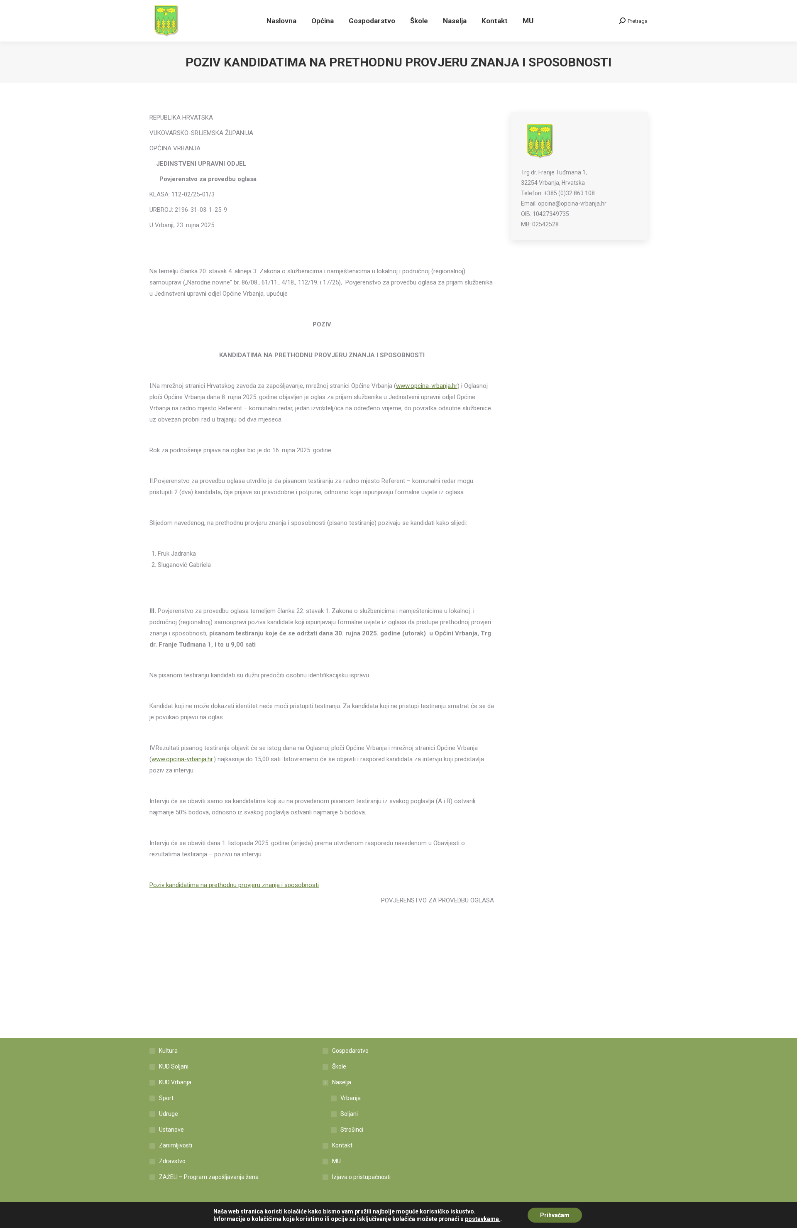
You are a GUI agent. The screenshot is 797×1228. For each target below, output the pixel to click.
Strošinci (351, 1129)
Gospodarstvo (350, 1050)
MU (336, 1161)
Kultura (168, 1050)
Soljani (349, 1113)
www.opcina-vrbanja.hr (426, 386)
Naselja (341, 1082)
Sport (166, 1098)
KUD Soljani (173, 1066)
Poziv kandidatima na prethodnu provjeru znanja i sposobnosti (234, 885)
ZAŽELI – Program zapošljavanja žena (209, 1177)
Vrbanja (350, 1098)
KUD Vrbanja (175, 1082)
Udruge (168, 1113)
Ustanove (171, 1129)
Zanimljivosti (175, 1145)
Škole (339, 1066)
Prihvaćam (555, 1215)
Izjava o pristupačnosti (361, 1177)
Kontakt (342, 1145)
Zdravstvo (172, 1161)
